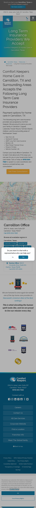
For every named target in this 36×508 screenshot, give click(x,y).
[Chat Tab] (18, 254)
